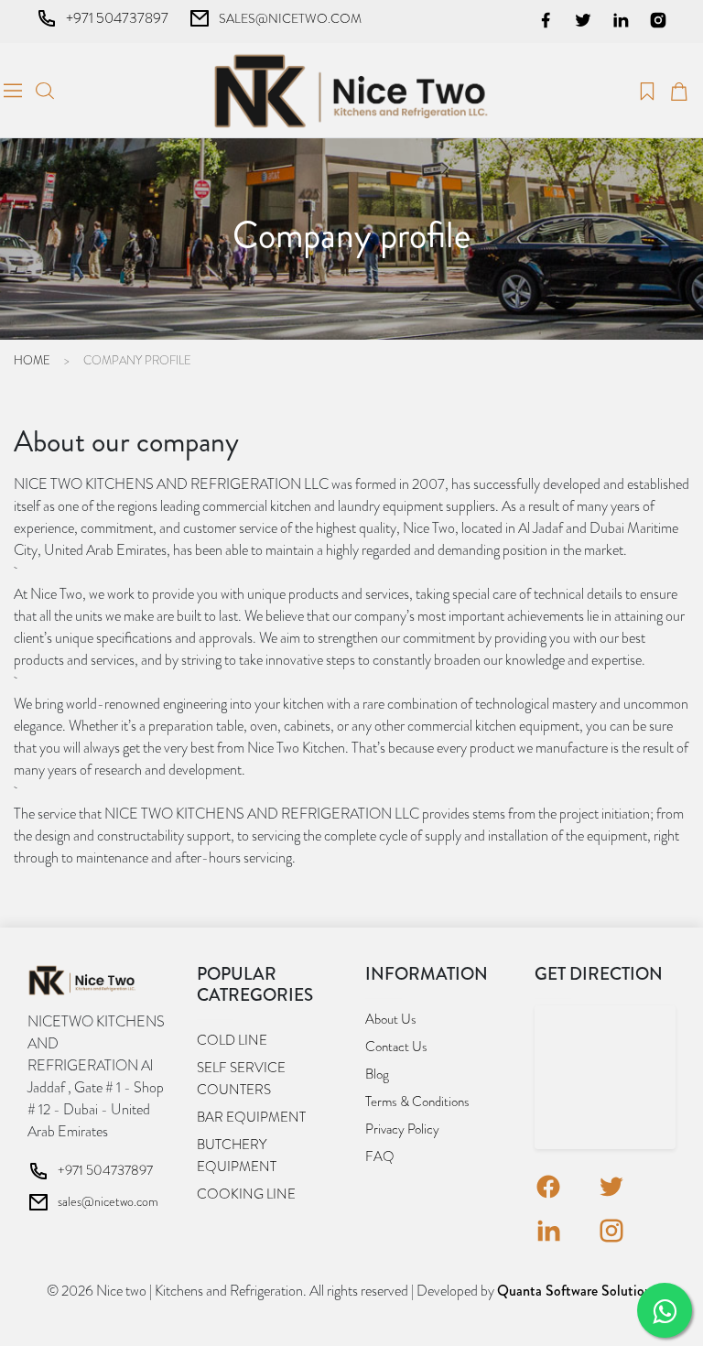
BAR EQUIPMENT (251, 1117)
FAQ (380, 1156)
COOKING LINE (246, 1194)
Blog (377, 1074)
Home (32, 360)
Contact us (396, 1047)
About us (390, 1019)
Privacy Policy (402, 1129)
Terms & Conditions (417, 1101)
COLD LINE (232, 1040)
